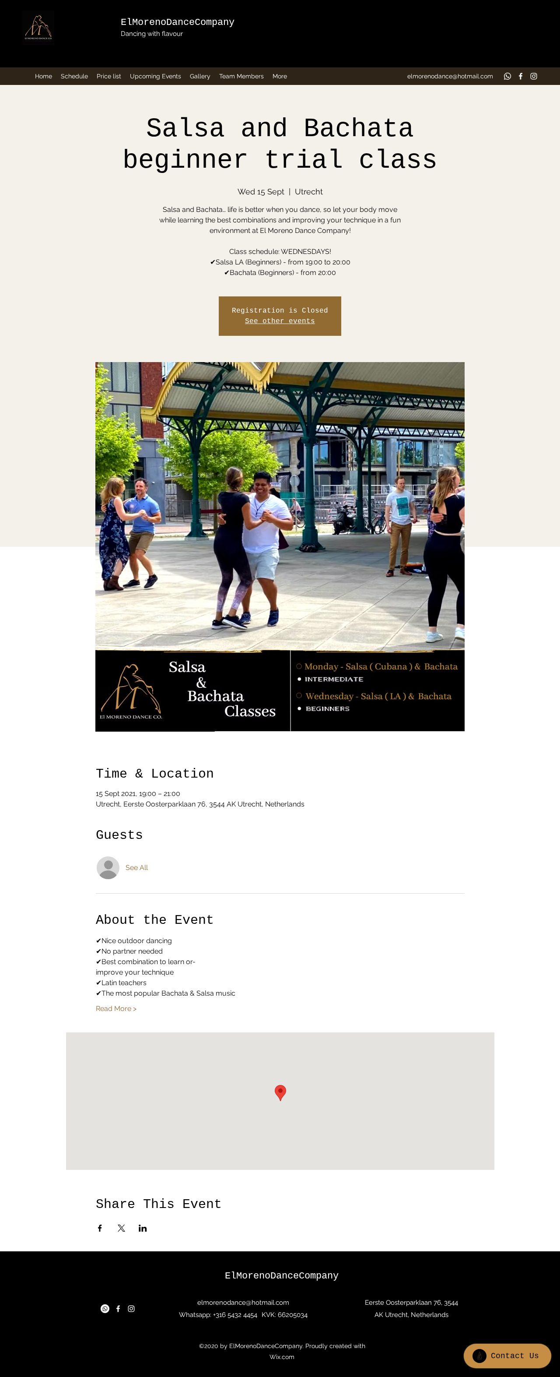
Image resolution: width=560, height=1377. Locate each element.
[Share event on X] (121, 1228)
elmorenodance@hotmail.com (450, 76)
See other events (280, 321)
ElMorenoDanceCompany (177, 22)
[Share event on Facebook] (100, 1228)
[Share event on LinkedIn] (143, 1228)
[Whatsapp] (507, 76)
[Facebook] (520, 76)
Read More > (116, 1008)
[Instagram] (533, 76)
